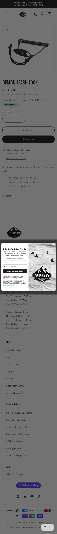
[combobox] (5, 266)
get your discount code (14, 271)
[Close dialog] (54, 244)
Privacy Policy (6, 285)
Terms (12, 285)
